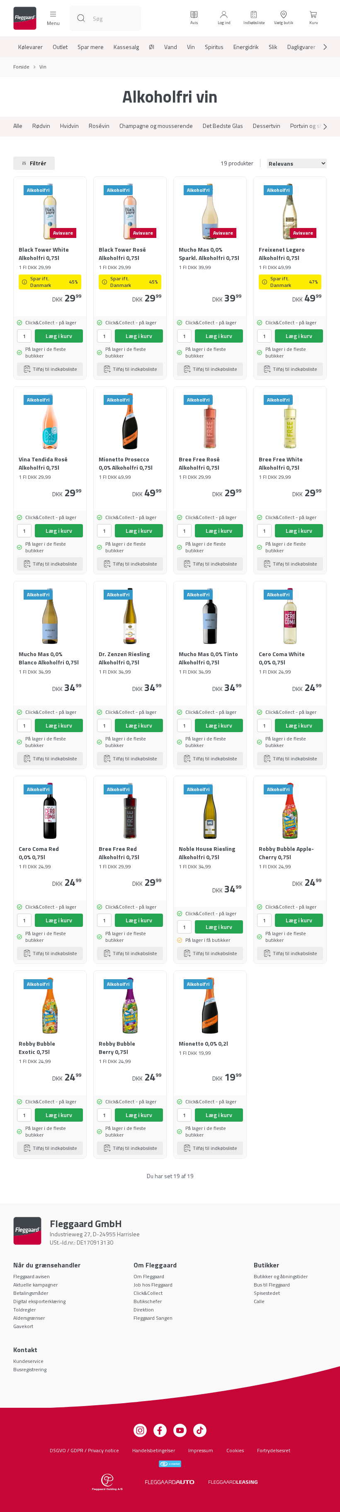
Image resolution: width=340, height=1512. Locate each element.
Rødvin (41, 126)
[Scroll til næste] (318, 47)
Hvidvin (69, 126)
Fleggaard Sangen (153, 1318)
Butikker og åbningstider (281, 1276)
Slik (273, 47)
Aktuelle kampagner (35, 1285)
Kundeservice (28, 1361)
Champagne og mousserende (156, 126)
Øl (151, 47)
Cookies (235, 1450)
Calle (259, 1301)
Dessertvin (266, 126)
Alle (17, 126)
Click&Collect (148, 1293)
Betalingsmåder (30, 1293)
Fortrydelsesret (273, 1450)
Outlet (60, 47)
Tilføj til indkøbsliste (55, 369)
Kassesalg (126, 47)
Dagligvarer (301, 47)
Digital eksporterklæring (39, 1301)
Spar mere (91, 47)
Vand (170, 47)
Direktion (144, 1310)
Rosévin (99, 126)
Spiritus (214, 47)
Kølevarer (30, 47)
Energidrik (246, 47)
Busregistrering (29, 1369)
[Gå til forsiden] (24, 18)
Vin (191, 47)
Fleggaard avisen (31, 1276)
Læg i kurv (59, 335)
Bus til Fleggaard (272, 1285)
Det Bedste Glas (223, 126)
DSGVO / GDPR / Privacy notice (84, 1450)
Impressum (200, 1450)
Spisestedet (267, 1293)
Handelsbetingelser (153, 1450)
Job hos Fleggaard (153, 1285)
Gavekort (23, 1326)
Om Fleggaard (149, 1276)
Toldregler (24, 1310)
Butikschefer (148, 1301)
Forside (21, 67)
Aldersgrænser (29, 1318)
